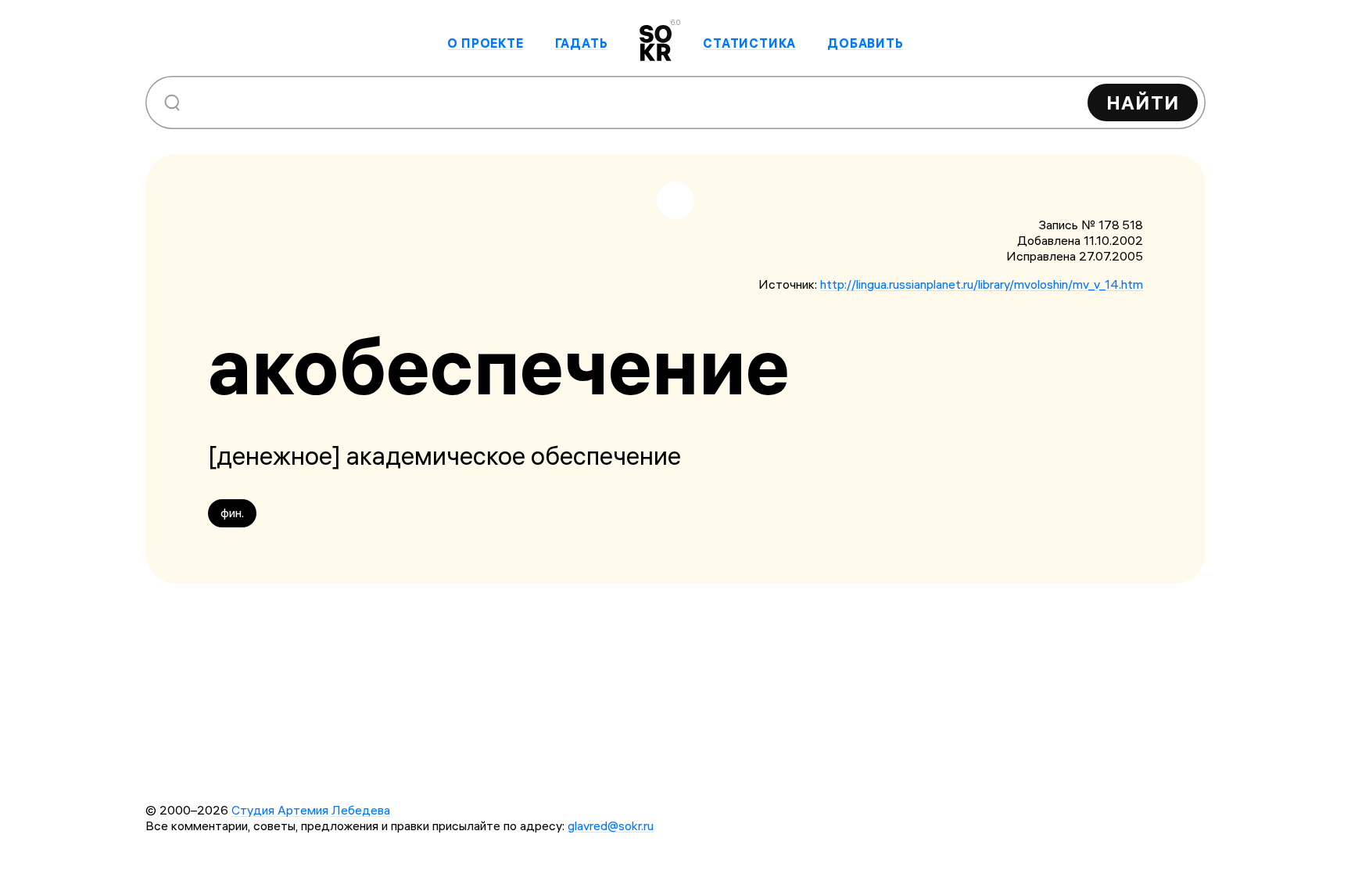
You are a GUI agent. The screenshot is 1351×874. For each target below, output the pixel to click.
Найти (1142, 102)
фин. (232, 512)
